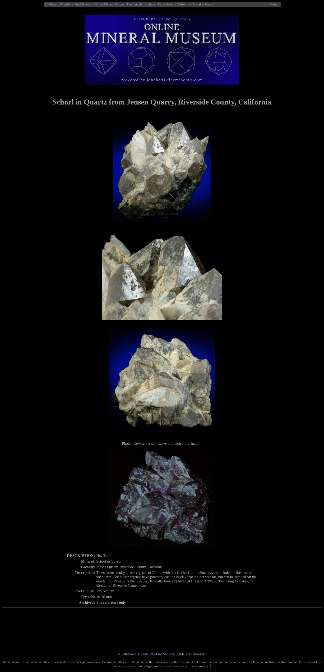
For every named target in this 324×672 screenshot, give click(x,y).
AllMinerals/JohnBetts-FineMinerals (68, 4)
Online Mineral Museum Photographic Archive (125, 4)
